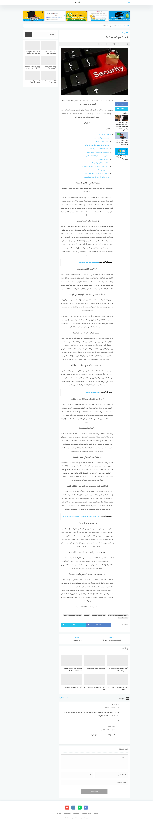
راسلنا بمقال (67, 813)
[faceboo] (86, 808)
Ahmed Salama (122, 44)
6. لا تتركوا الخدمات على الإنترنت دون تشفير (97, 156)
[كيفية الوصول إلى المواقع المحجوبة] (55, 16)
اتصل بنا (59, 813)
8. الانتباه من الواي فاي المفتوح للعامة (99, 163)
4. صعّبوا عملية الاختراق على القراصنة (99, 149)
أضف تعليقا (63, 697)
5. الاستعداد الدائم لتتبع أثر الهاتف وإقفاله (98, 152)
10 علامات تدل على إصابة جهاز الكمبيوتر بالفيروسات (33, 18)
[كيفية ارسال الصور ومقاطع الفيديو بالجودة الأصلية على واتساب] (76, 16)
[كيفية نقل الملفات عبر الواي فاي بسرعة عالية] (119, 16)
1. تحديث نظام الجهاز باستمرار (101, 138)
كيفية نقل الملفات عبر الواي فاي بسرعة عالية (119, 18)
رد (118, 720)
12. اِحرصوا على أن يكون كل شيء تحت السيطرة (96, 177)
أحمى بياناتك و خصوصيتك (98, 615)
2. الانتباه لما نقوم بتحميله (102, 142)
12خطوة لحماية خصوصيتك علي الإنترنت (117, 615)
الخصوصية (86, 615)
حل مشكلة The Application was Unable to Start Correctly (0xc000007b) (98, 17)
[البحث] (28, 34)
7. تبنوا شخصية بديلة (103, 159)
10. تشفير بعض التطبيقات (102, 170)
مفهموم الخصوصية (122, 618)
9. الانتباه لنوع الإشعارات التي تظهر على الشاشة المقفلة (95, 166)
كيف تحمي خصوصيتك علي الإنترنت (72, 615)
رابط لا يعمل (76, 813)
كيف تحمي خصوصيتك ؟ (104, 134)
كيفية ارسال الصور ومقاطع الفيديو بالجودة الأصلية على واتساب (76, 18)
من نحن (96, 813)
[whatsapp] (80, 808)
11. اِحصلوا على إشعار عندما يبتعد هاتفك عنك (97, 174)
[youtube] (67, 808)
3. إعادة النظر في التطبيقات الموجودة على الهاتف (97, 145)
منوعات (124, 33)
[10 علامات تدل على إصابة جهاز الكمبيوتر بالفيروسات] (33, 16)
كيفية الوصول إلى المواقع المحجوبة (55, 18)
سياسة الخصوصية (86, 813)
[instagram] (73, 808)
